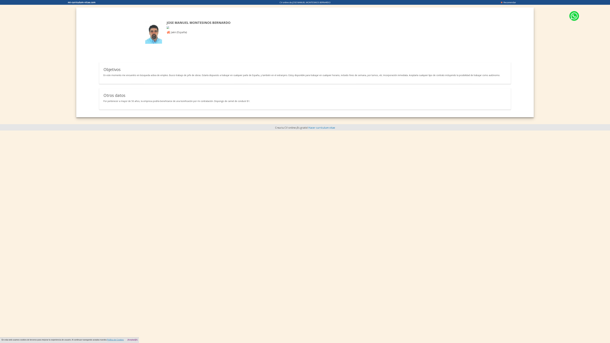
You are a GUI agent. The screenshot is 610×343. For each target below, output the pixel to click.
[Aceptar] (131, 340)
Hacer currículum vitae (321, 127)
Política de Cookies (115, 340)
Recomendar (509, 2)
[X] (136, 340)
